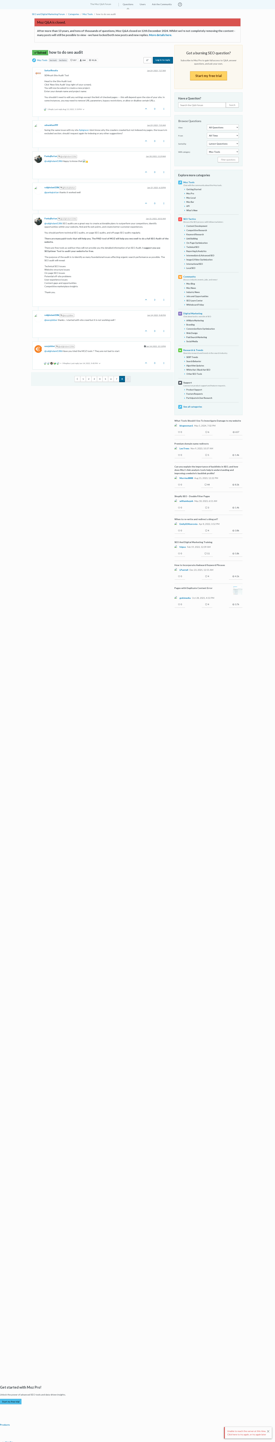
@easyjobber (68, 315)
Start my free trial (208, 76)
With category (184, 152)
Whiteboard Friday (195, 305)
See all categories (192, 406)
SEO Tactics (189, 219)
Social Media (192, 341)
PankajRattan (50, 156)
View (180, 127)
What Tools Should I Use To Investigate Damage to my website (207, 420)
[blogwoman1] (176, 425)
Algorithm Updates (195, 365)
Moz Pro (190, 193)
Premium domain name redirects (191, 443)
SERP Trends (192, 357)
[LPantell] (176, 570)
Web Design (191, 333)
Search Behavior (193, 361)
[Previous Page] (77, 379)
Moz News (191, 288)
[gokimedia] (176, 598)
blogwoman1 (186, 426)
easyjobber (49, 346)
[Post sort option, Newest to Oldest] (148, 60)
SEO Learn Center (194, 300)
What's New (191, 210)
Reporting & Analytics (196, 251)
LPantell (184, 570)
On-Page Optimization (197, 243)
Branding (190, 325)
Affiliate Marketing (195, 320)
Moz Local (191, 198)
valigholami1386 (51, 187)
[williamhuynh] (176, 501)
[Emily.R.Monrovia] (176, 524)
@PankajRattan (68, 187)
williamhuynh (186, 501)
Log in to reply (163, 60)
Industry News (193, 292)
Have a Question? (189, 98)
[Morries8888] (176, 478)
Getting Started (193, 189)
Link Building (192, 238)
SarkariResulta (51, 70)
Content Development (196, 226)
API (188, 206)
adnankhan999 (51, 125)
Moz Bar (190, 202)
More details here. (160, 35)
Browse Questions (189, 121)
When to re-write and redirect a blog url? (196, 519)
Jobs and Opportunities (197, 296)
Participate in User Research (199, 398)
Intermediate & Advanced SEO (200, 255)
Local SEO (190, 268)
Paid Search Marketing (196, 337)
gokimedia (185, 598)
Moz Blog (190, 284)
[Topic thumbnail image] (238, 590)
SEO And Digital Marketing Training (193, 542)
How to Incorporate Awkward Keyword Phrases (199, 565)
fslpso (183, 547)
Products (5, 1424)
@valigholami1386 (68, 156)
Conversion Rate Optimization (200, 329)
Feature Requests (194, 394)
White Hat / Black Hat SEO (198, 370)
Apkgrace (83, 130)
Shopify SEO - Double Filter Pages (192, 496)
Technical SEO (192, 247)
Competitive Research (196, 230)
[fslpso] (176, 547)
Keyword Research (195, 234)
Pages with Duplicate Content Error (193, 588)
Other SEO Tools (194, 374)
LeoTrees (184, 448)
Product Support (194, 390)
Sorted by (182, 144)
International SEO (194, 264)
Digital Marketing (192, 313)
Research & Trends (193, 350)
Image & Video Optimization (199, 260)
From (180, 136)
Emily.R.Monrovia (188, 524)
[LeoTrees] (176, 448)
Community (189, 276)
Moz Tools (42, 60)
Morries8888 (186, 478)
